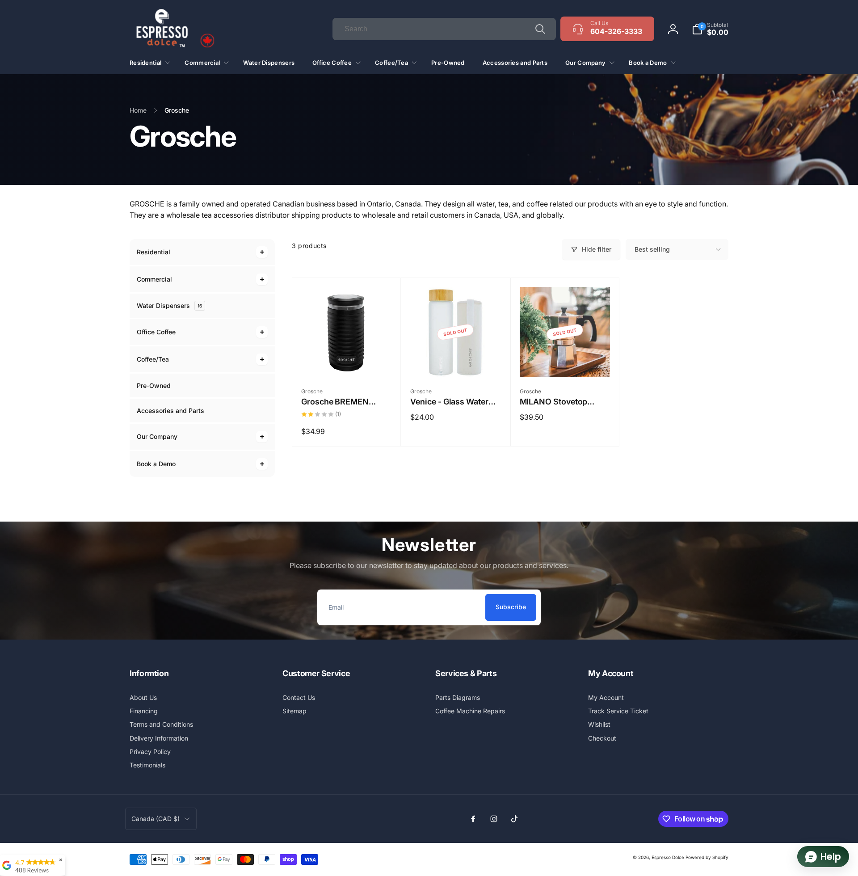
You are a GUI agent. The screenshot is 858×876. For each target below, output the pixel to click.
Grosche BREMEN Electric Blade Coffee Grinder (340, 402)
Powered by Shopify (707, 857)
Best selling (652, 249)
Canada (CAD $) (155, 818)
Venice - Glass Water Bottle (449, 402)
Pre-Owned (154, 385)
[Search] (540, 29)
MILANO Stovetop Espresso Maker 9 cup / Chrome (564, 402)
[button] (710, 29)
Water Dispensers (169, 305)
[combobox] (444, 29)
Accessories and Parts (170, 410)
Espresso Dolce (668, 857)
